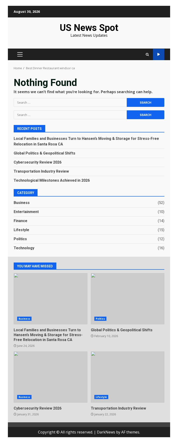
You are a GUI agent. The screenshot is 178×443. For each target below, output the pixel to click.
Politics (20, 239)
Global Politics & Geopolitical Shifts (44, 153)
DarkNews (106, 432)
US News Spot (89, 27)
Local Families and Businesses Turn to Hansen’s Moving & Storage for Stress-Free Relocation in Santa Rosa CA (50, 298)
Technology (24, 248)
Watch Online (158, 54)
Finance (20, 221)
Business (22, 202)
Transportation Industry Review (41, 171)
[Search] (147, 54)
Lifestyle (21, 230)
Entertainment (26, 212)
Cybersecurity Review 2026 (37, 162)
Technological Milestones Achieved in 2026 (52, 180)
